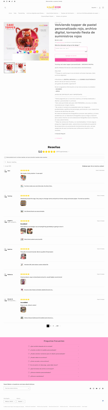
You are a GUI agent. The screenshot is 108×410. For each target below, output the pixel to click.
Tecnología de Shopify (19, 406)
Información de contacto (75, 406)
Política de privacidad (42, 406)
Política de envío (64, 406)
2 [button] (50, 326)
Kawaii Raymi (10, 406)
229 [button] (57, 326)
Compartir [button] (59, 138)
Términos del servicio (54, 406)
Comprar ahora (71, 60)
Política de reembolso (30, 406)
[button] (5, 7)
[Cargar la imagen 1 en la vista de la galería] (9, 67)
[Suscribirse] (28, 388)
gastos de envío (61, 42)
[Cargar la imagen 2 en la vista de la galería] (20, 67)
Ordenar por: (86, 166)
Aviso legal (84, 406)
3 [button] (53, 326)
